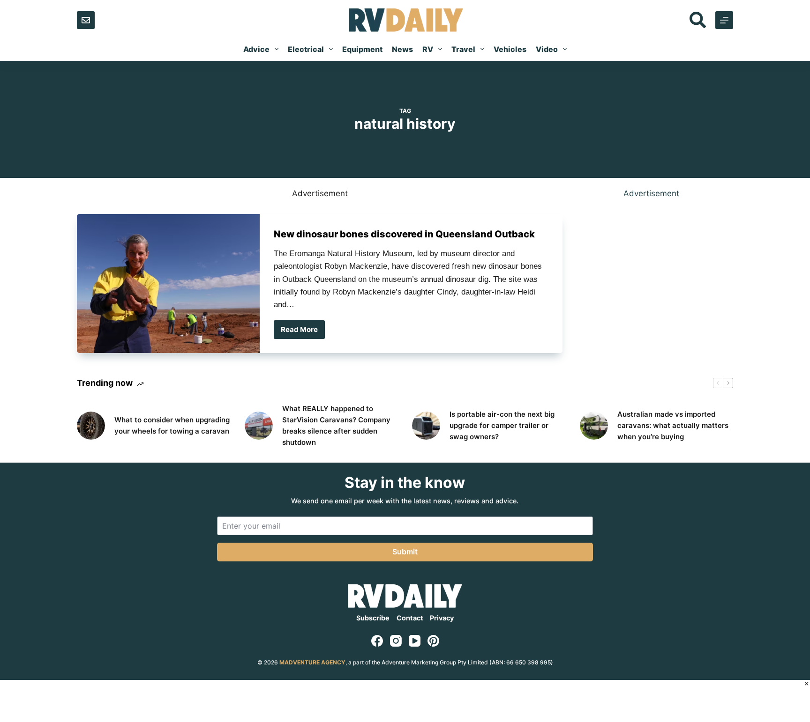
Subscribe (373, 618)
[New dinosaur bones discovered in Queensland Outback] (168, 283)
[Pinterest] (433, 641)
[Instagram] (396, 641)
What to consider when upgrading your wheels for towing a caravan (172, 425)
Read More (303, 332)
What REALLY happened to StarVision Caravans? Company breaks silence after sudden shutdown (336, 425)
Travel (463, 49)
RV (427, 49)
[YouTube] (414, 641)
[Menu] (724, 20)
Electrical (306, 49)
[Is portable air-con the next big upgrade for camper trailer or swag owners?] (426, 426)
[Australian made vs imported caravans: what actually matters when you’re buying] (594, 426)
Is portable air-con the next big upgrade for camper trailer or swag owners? (502, 425)
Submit (405, 551)
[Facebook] (377, 641)
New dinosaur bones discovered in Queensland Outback (404, 234)
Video (547, 49)
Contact (410, 618)
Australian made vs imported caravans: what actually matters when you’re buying (672, 425)
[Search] (698, 20)
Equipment (362, 49)
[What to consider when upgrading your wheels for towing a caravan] (91, 426)
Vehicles (510, 49)
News (402, 49)
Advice (256, 49)
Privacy (442, 618)
